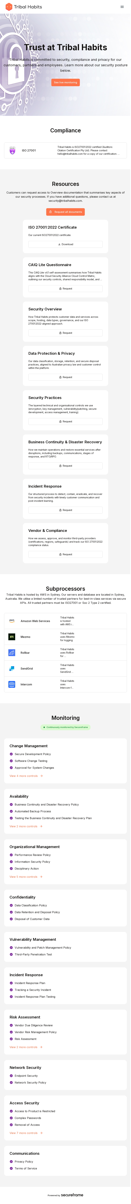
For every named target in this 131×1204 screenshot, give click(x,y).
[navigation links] (122, 6)
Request (67, 288)
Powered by (54, 1195)
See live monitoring (65, 82)
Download (67, 244)
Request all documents (68, 211)
